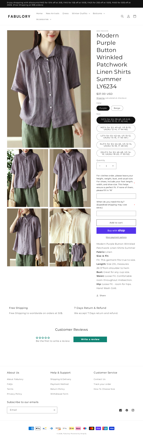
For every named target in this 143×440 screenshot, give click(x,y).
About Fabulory (15, 379)
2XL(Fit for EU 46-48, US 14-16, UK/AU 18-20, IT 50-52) (116, 153)
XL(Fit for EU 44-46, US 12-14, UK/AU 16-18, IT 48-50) (116, 145)
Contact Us (99, 379)
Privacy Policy (14, 394)
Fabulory (66, 434)
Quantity (100, 160)
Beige (117, 108)
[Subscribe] (54, 410)
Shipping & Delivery (60, 379)
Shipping (100, 98)
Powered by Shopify (78, 434)
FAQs (10, 384)
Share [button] (103, 295)
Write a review (90, 339)
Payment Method (59, 384)
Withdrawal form (59, 394)
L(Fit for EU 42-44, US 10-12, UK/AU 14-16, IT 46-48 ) (116, 136)
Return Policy (57, 389)
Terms (10, 389)
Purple (103, 108)
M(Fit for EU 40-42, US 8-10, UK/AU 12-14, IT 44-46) (116, 128)
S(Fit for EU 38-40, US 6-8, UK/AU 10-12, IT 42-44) (115, 120)
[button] (80, 13)
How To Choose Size (104, 389)
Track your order (102, 384)
